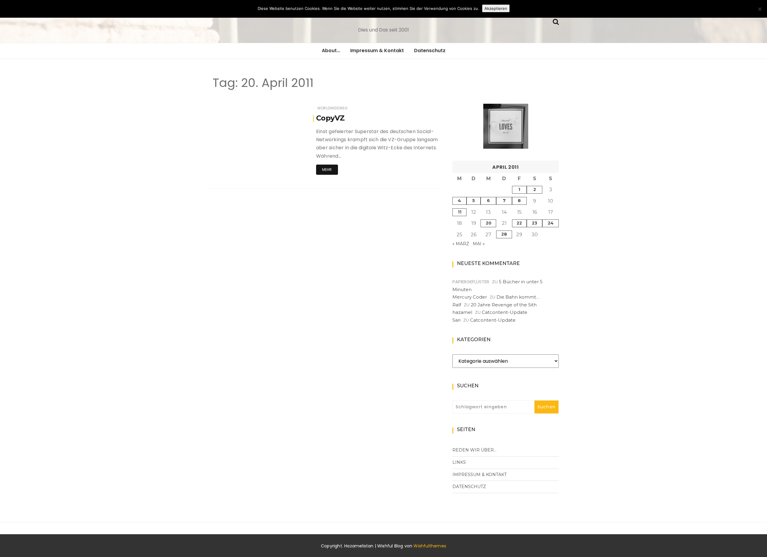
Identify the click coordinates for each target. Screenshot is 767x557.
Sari (456, 320)
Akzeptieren (495, 8)
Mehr (327, 169)
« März (460, 243)
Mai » (479, 243)
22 (519, 223)
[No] (760, 9)
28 (504, 234)
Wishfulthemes (429, 546)
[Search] (556, 21)
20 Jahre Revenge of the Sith (504, 305)
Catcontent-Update (504, 312)
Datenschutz (430, 50)
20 (488, 223)
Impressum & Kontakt (377, 50)
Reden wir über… (474, 450)
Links (459, 462)
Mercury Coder (469, 297)
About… (331, 50)
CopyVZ (330, 118)
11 (459, 212)
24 (551, 223)
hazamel (462, 312)
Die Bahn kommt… (517, 297)
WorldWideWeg (332, 108)
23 (534, 223)
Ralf (456, 305)
